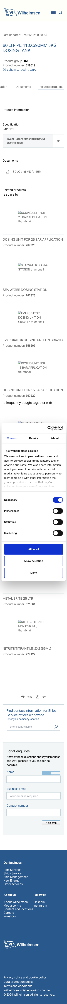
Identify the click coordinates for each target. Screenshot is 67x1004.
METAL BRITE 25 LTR (18, 599)
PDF (43, 696)
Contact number (17, 806)
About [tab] (55, 438)
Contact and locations (18, 909)
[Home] (22, 12)
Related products (51, 87)
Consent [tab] (12, 438)
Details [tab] (33, 438)
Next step (51, 823)
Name (10, 772)
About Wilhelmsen (16, 902)
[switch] (58, 511)
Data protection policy (18, 982)
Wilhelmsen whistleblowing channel (27, 990)
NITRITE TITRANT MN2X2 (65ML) (27, 649)
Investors (10, 916)
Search (56, 726)
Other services (13, 884)
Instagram (40, 905)
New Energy (11, 880)
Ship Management (16, 877)
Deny (33, 572)
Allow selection (33, 560)
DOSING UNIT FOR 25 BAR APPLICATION (33, 240)
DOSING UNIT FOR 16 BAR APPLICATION (33, 390)
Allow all (33, 549)
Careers (9, 913)
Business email (16, 789)
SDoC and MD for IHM (23, 172)
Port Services (12, 870)
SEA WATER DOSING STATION (25, 290)
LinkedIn (39, 902)
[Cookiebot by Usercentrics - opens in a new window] (48, 428)
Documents (23, 87)
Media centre (12, 905)
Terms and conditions (18, 986)
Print (29, 696)
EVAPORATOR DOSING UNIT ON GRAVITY (33, 340)
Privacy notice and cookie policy (25, 977)
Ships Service (12, 873)
